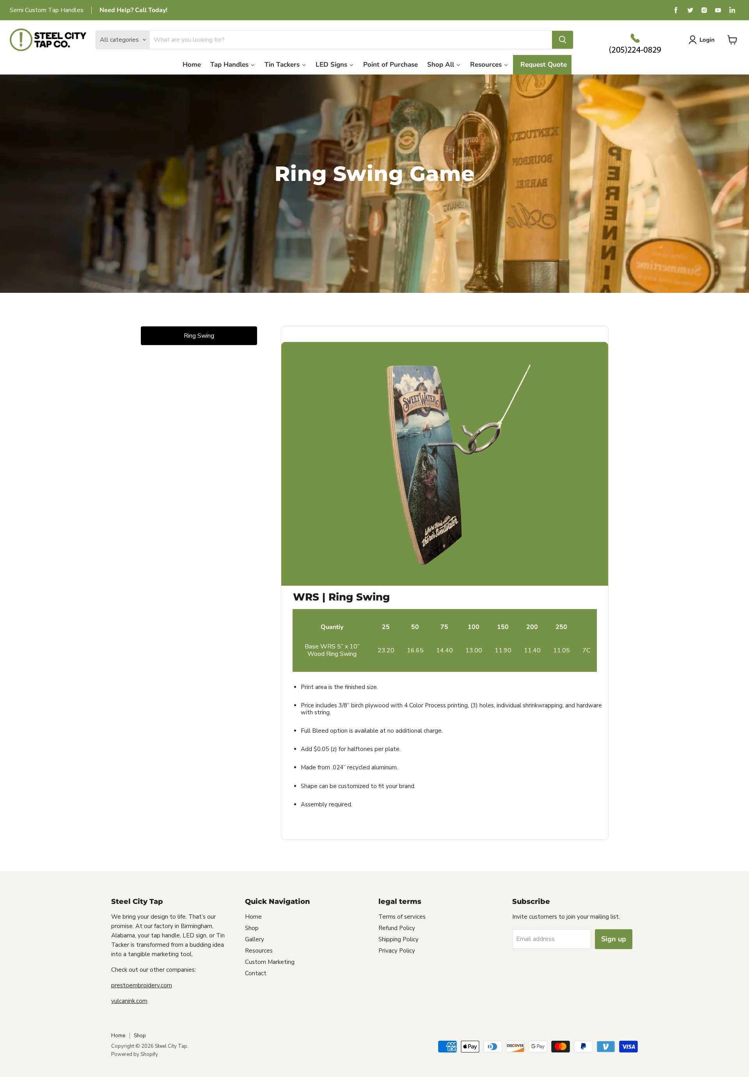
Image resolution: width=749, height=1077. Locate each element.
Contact (255, 973)
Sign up (613, 939)
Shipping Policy (398, 939)
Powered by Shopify (134, 1054)
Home (253, 917)
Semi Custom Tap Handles (46, 10)
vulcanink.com (129, 1001)
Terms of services (402, 917)
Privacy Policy (396, 951)
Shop (252, 928)
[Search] (562, 40)
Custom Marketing (270, 962)
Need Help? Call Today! (133, 10)
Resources (259, 951)
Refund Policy (396, 928)
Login (707, 40)
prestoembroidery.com (141, 985)
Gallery (254, 939)
